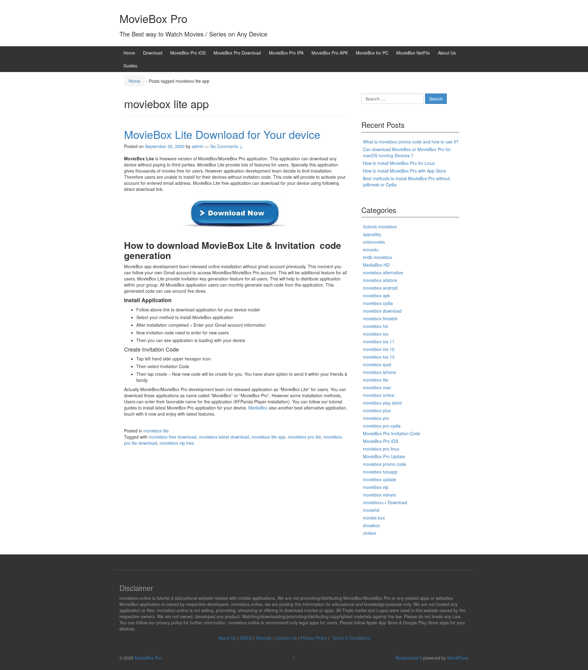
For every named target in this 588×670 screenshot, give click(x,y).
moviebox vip (375, 487)
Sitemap (264, 638)
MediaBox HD (376, 265)
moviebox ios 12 (378, 349)
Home (129, 53)
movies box (374, 518)
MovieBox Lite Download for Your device (222, 134)
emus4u (371, 249)
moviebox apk (376, 295)
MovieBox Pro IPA (286, 53)
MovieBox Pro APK (329, 53)
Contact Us (286, 638)
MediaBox (258, 408)
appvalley (372, 234)
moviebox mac (377, 387)
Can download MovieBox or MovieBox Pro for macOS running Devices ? (407, 152)
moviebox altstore (380, 280)
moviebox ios (375, 334)
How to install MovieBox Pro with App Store (404, 171)
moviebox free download (172, 437)
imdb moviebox (377, 257)
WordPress (458, 658)
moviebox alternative (383, 272)
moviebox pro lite (304, 437)
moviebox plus (377, 410)
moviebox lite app (268, 437)
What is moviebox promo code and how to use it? (410, 142)
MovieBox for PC (372, 53)
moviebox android (380, 288)
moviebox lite (156, 431)
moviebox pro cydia (382, 426)
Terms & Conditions (351, 638)
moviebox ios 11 (378, 341)
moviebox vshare (379, 495)
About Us (447, 53)
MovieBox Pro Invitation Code (391, 433)
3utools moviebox (380, 226)
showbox (371, 525)
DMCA (245, 638)
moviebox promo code (384, 464)
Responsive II (409, 658)
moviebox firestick (380, 318)
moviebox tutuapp (380, 472)
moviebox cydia (378, 303)
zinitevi (369, 533)
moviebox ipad (377, 364)
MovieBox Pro (153, 18)
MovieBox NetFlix (413, 53)
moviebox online (378, 395)
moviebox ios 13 (378, 357)
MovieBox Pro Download (237, 53)
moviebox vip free (177, 443)
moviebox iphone (379, 372)
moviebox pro (376, 418)
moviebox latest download (224, 437)
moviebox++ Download (385, 502)
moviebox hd (375, 326)
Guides (130, 66)
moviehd (371, 510)
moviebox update (379, 479)
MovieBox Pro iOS (187, 53)
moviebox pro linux (381, 449)
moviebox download (382, 311)
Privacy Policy (313, 638)
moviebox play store (382, 403)
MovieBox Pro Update (384, 456)
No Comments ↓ (226, 146)
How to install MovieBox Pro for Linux (399, 163)
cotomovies (374, 242)
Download (152, 53)
